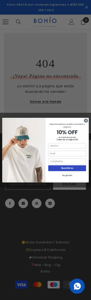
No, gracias (67, 175)
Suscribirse (67, 168)
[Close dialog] (86, 120)
